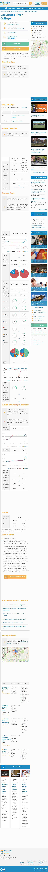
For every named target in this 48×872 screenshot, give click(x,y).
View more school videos (39, 172)
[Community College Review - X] (1, 869)
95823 (17, 24)
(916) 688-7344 (13, 33)
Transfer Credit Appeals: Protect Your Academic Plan (24, 788)
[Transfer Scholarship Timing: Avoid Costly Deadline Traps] (5, 773)
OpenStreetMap (26, 661)
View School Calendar (19, 188)
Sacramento (10, 24)
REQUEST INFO (17, 44)
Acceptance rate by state (38, 342)
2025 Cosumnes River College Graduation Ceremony (37, 116)
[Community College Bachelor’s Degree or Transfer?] (15, 773)
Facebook (4, 869)
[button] (15, 653)
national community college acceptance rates (38, 226)
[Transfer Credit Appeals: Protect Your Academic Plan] (25, 773)
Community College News (39, 320)
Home (21, 861)
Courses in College (38, 318)
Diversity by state (36, 344)
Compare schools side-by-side (39, 333)
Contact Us (40, 862)
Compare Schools (31, 864)
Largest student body (17, 121)
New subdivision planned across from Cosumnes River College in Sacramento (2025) (38, 182)
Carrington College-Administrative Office (6, 708)
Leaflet (21, 661)
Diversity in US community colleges (18, 116)
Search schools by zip (37, 331)
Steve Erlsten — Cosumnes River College (38, 168)
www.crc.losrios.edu (12, 36)
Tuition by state (36, 340)
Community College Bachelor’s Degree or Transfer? (15, 786)
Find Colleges (23, 864)
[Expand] (3, 653)
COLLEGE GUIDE (32, 8)
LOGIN (37, 3)
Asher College (4, 750)
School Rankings (41, 864)
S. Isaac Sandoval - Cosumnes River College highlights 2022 (38, 133)
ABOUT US (40, 8)
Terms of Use (37, 870)
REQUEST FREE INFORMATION (17, 577)
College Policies (37, 310)
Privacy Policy (43, 870)
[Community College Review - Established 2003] (5, 3)
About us (22, 862)
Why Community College (39, 316)
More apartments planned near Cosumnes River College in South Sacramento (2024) (38, 191)
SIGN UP (44, 3)
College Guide (30, 862)
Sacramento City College (5, 688)
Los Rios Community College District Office (6, 738)
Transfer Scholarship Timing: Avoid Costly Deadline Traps (5, 788)
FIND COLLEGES (11, 8)
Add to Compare (6, 693)
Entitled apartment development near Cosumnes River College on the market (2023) (39, 200)
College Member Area (42, 861)
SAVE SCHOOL (17, 48)
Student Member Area (32, 861)
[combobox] (20, 3)
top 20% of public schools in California (14, 108)
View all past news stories (42, 209)
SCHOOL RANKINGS (21, 8)
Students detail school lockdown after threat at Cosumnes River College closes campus (38, 151)
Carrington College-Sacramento (5, 720)
